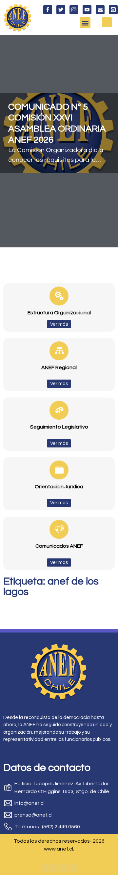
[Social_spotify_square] (113, 9)
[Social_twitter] (60, 9)
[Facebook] (45, 868)
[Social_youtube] (87, 9)
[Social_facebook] (47, 9)
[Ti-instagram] (73, 9)
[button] (85, 22)
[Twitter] (54, 868)
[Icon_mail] (100, 9)
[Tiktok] (73, 868)
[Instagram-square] (64, 868)
